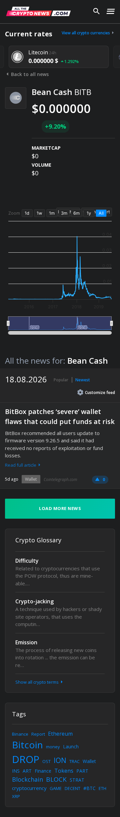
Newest (82, 380)
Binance (20, 734)
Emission (26, 642)
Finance (43, 771)
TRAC (74, 761)
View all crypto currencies (86, 33)
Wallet (31, 479)
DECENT (72, 788)
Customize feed (100, 392)
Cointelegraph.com (60, 479)
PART (82, 771)
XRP (16, 796)
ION (60, 760)
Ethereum (60, 733)
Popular (61, 380)
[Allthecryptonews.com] (38, 11)
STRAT (77, 780)
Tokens (63, 770)
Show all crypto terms (37, 682)
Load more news (60, 508)
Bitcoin (27, 744)
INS (16, 771)
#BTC (89, 788)
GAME (56, 788)
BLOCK (56, 779)
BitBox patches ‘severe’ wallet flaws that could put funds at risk (60, 416)
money (53, 747)
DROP (25, 759)
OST (46, 761)
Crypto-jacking (34, 601)
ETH (102, 788)
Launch (71, 746)
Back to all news (29, 74)
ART (27, 771)
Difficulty (27, 560)
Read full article (21, 465)
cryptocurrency (29, 788)
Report (38, 734)
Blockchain (27, 779)
